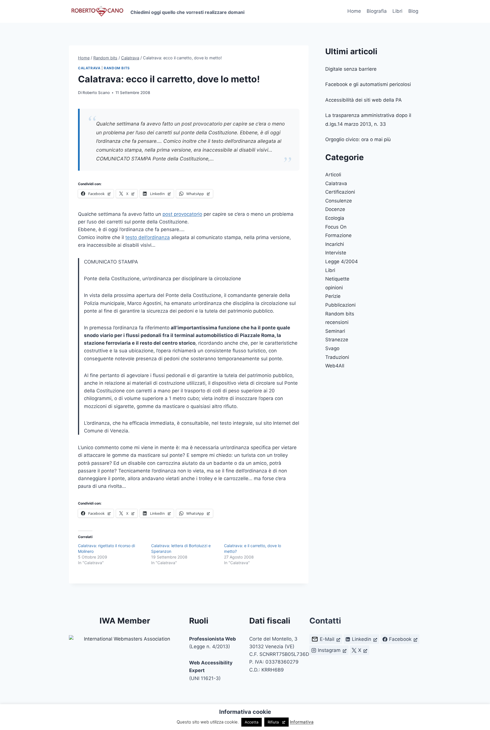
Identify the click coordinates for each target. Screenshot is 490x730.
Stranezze (336, 339)
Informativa (302, 722)
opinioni (334, 287)
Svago (332, 348)
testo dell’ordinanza (147, 237)
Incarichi (334, 244)
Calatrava (89, 68)
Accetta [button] (251, 722)
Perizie (333, 296)
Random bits (117, 68)
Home (354, 11)
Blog (413, 11)
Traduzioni (337, 357)
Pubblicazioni (340, 305)
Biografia (377, 11)
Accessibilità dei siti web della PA (363, 100)
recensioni (337, 322)
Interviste (335, 253)
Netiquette (337, 279)
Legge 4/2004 (341, 261)
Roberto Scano (96, 92)
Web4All (334, 366)
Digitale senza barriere (351, 69)
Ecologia (334, 218)
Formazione (338, 235)
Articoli (333, 174)
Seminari (335, 331)
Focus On (336, 227)
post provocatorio (182, 214)
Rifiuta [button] (273, 722)
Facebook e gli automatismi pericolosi (368, 84)
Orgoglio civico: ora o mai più (358, 139)
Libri (397, 11)
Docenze (335, 209)
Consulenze (338, 201)
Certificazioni (340, 192)
